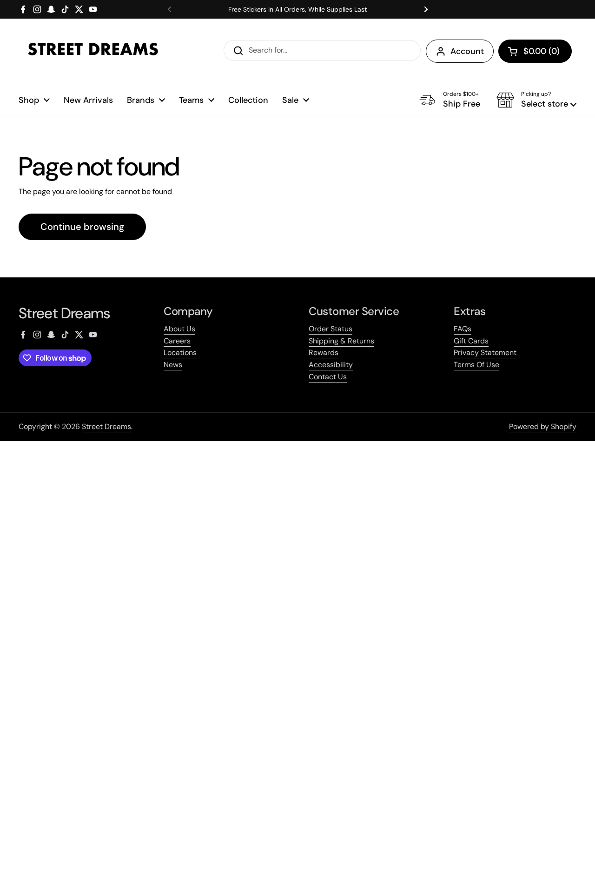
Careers (177, 341)
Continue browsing (82, 227)
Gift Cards (471, 341)
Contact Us (328, 377)
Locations (180, 352)
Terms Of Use (476, 364)
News (173, 364)
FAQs (462, 329)
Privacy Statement (485, 352)
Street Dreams (106, 426)
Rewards (323, 352)
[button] (535, 51)
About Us (179, 329)
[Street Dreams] (93, 51)
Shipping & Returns (341, 341)
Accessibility (331, 364)
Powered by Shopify (542, 426)
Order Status (330, 329)
